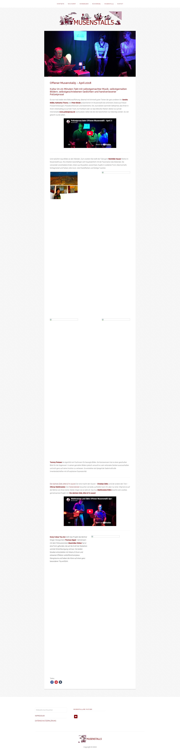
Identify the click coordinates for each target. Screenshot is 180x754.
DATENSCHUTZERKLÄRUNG (45, 721)
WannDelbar (84, 4)
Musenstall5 (109, 4)
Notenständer (74, 487)
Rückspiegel (96, 4)
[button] (52, 682)
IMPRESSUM (40, 716)
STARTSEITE (60, 4)
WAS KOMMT (72, 4)
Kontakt (120, 4)
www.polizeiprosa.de (67, 112)
